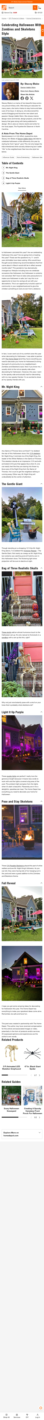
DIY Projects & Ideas (16, 18)
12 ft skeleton (35, 453)
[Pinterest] (27, 98)
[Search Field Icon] (35, 7)
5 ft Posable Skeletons (15, 866)
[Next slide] (39, 1075)
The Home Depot (11, 359)
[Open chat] (42, 30)
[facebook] (22, 98)
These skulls (6, 632)
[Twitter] (31, 98)
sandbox (5, 637)
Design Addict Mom (28, 87)
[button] (22, 386)
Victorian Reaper (30, 551)
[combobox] (20, 7)
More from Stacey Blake (30, 91)
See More (22, 188)
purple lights (11, 776)
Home (4, 18)
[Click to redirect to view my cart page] (39, 7)
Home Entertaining (33, 18)
